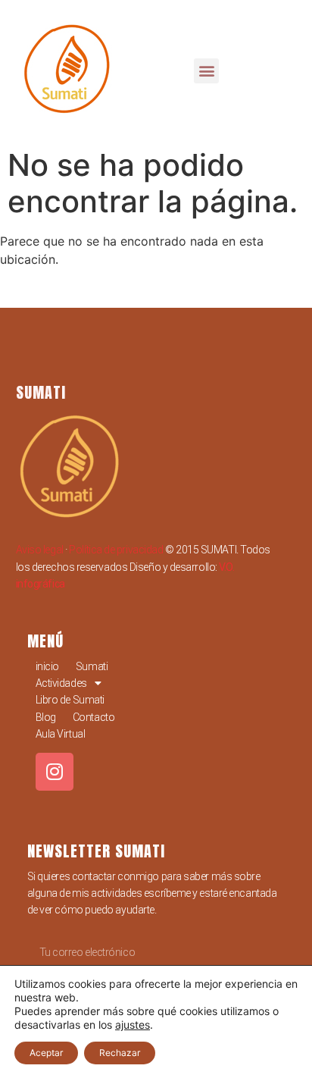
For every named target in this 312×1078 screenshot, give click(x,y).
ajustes (132, 1024)
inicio (47, 666)
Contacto (93, 717)
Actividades (61, 683)
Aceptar (46, 1052)
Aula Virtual (61, 734)
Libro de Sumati (70, 700)
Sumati (92, 666)
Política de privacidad (116, 550)
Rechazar (119, 1052)
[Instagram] (54, 772)
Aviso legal (40, 550)
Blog (46, 717)
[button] (206, 70)
